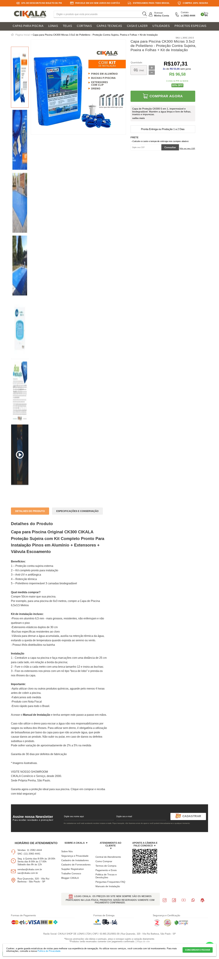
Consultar (170, 147)
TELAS (67, 25)
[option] (19, 77)
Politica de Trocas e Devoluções (106, 876)
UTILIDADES (161, 25)
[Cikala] (30, 14)
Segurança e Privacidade (74, 855)
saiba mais (138, 118)
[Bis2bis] (156, 925)
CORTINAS (84, 25)
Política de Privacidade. (49, 951)
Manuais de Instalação (107, 886)
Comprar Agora (166, 96)
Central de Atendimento (108, 856)
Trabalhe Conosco (71, 873)
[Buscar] (144, 14)
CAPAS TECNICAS (109, 25)
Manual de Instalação (36, 714)
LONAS (53, 25)
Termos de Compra (105, 865)
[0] (206, 14)
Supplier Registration (72, 869)
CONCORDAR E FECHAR (197, 950)
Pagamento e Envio (106, 870)
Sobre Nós (67, 851)
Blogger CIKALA (70, 878)
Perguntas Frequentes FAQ (110, 881)
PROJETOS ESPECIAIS (190, 25)
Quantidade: (137, 62)
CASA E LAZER (137, 25)
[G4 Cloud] (167, 925)
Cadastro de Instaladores (75, 860)
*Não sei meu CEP (187, 148)
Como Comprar (103, 861)
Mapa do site (143, 941)
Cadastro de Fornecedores (76, 864)
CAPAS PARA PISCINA (28, 25)
